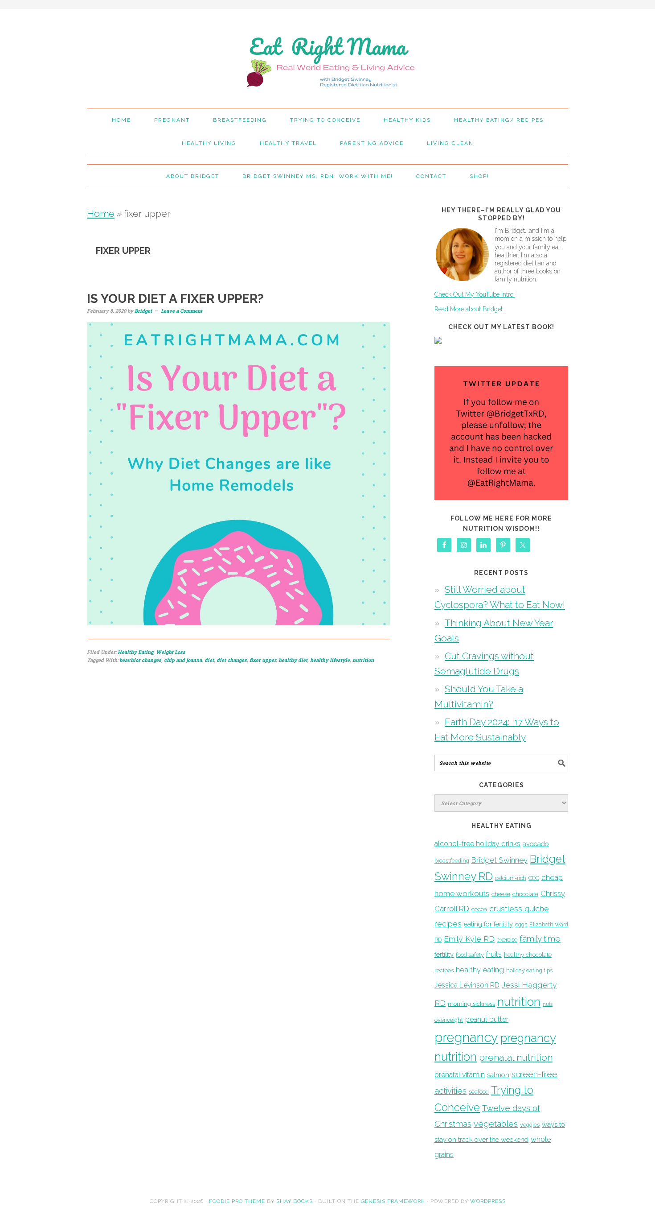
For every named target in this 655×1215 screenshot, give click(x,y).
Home (101, 213)
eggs (521, 924)
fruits (494, 954)
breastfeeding (451, 860)
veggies (530, 1124)
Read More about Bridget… (470, 309)
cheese (500, 893)
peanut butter (486, 1019)
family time (540, 938)
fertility (444, 954)
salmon (498, 1075)
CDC (533, 878)
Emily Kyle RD (469, 938)
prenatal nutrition (516, 1057)
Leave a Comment (181, 310)
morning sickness (471, 1003)
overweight (448, 1020)
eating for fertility (488, 924)
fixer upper (263, 660)
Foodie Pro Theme (237, 1201)
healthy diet (292, 660)
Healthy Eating (135, 652)
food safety (470, 954)
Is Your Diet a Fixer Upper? (175, 298)
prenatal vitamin (459, 1074)
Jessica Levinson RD (466, 985)
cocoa (479, 909)
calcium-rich (510, 878)
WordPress (488, 1201)
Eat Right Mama (327, 54)
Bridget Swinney (499, 859)
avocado (536, 843)
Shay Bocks (294, 1201)
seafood (479, 1091)
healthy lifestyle (330, 660)
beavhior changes (140, 660)
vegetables (496, 1123)
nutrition (363, 660)
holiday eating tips (529, 970)
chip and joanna (183, 660)
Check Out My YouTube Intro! (474, 294)
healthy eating (480, 969)
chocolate (525, 893)
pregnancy (466, 1037)
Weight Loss (170, 652)
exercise (507, 939)
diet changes (232, 660)
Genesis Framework (393, 1201)
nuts (548, 1004)
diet (209, 660)
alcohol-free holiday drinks (477, 843)
